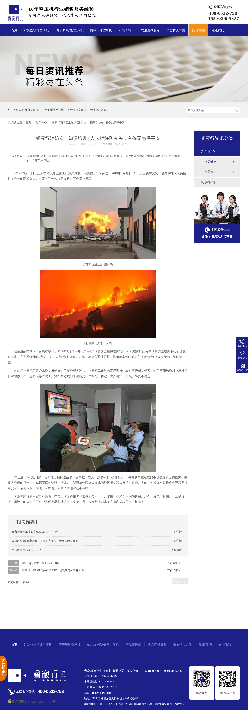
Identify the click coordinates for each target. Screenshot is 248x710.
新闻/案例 (198, 30)
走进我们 (218, 30)
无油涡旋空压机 (54, 109)
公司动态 (210, 162)
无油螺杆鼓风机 (99, 109)
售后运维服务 (150, 30)
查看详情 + (173, 563)
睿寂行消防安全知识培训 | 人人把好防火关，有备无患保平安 (88, 122)
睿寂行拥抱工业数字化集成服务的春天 (35, 531)
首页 (14, 30)
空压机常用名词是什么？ (26, 550)
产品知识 (210, 171)
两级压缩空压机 (101, 30)
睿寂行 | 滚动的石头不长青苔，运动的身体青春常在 (53, 570)
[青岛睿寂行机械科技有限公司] (15, 20)
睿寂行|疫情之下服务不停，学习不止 (44, 563)
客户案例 (208, 182)
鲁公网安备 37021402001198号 (33, 701)
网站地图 (89, 704)
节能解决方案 (175, 30)
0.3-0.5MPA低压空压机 (103, 644)
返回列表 (180, 581)
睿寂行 (27, 582)
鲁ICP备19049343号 (169, 671)
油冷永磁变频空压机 (70, 30)
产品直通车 (126, 30)
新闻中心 (42, 122)
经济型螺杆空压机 (36, 30)
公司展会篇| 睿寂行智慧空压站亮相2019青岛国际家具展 (45, 540)
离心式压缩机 (33, 109)
